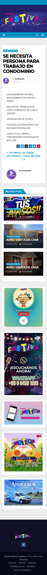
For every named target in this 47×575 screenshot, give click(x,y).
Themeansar (23, 559)
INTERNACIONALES (17, 566)
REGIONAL (32, 563)
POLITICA (12, 563)
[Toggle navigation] (42, 35)
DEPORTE (22, 563)
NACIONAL (31, 566)
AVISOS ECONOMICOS (10, 50)
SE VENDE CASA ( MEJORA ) (31, 156)
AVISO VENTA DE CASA (22, 239)
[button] (37, 35)
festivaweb (19, 79)
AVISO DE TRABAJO (20, 212)
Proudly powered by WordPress (15, 556)
